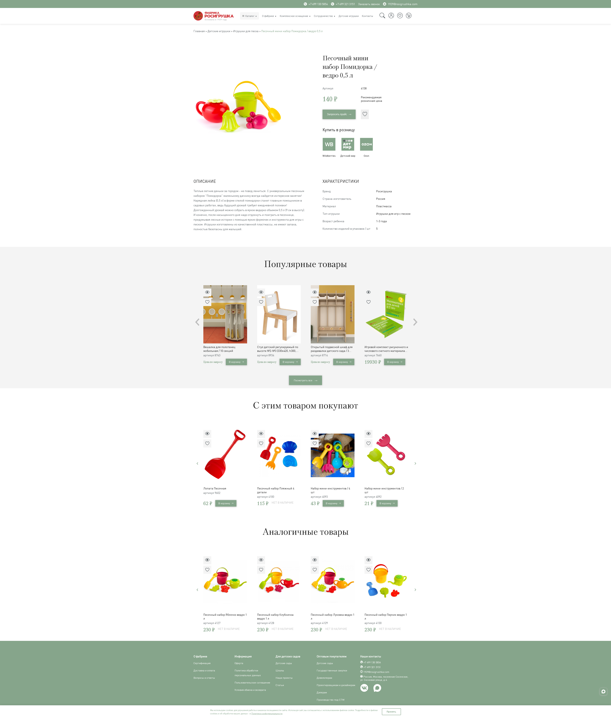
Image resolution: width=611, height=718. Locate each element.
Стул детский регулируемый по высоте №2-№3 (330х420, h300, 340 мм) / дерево (277, 349)
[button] (415, 322)
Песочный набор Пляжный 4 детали (275, 490)
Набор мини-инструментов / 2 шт (384, 490)
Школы (280, 670)
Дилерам (322, 692)
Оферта (239, 663)
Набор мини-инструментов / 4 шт (330, 490)
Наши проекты (284, 677)
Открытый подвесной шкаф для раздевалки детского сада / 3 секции (332, 349)
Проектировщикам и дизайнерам (336, 685)
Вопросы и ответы (204, 677)
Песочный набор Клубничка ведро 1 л (275, 616)
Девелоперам (324, 677)
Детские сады (284, 663)
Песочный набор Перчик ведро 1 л (386, 616)
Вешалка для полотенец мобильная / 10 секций (219, 348)
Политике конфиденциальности (266, 713)
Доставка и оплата (204, 670)
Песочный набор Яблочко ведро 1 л (225, 616)
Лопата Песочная (214, 488)
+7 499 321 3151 (345, 4)
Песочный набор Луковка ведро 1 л (332, 616)
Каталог (249, 15)
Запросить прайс (337, 114)
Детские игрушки (349, 15)
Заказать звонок (369, 4)
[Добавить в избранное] (365, 114)
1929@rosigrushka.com (403, 4)
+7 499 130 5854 (318, 4)
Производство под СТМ (330, 699)
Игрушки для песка (246, 31)
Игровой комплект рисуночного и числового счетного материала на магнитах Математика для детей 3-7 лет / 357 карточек (386, 349)
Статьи (280, 685)
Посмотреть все (303, 380)
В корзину (234, 361)
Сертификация (202, 663)
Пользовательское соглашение (252, 682)
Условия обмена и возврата (250, 689)
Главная (199, 31)
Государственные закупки (332, 670)
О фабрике (268, 15)
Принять (391, 711)
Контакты (367, 15)
